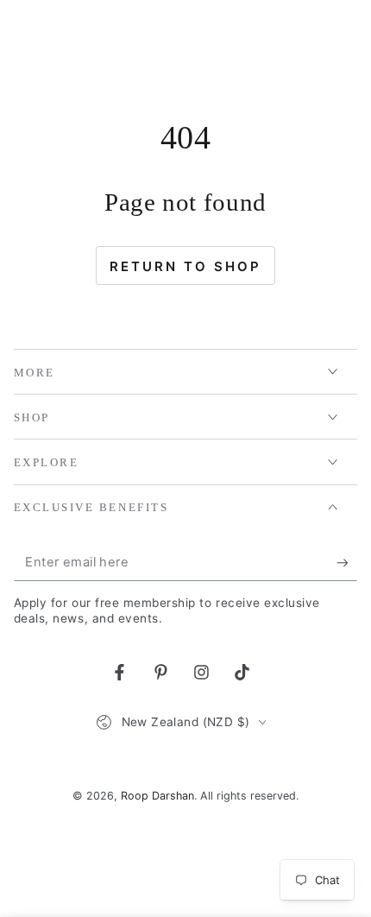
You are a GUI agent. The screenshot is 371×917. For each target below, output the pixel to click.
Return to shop (185, 266)
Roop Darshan (157, 795)
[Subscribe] (346, 563)
